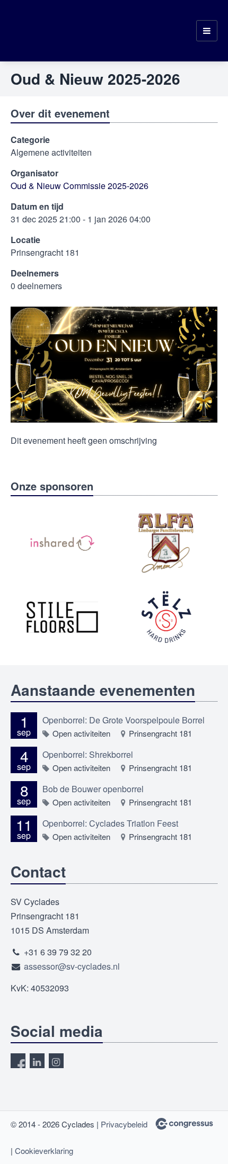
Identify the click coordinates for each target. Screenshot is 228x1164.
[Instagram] (56, 1060)
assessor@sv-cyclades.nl (72, 966)
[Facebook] (18, 1060)
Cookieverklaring (44, 1150)
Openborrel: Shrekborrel (87, 754)
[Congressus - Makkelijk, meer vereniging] (184, 1124)
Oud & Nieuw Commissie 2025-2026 (79, 186)
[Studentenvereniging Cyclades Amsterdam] (37, 30)
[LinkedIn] (37, 1060)
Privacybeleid (124, 1124)
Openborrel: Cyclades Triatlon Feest (110, 823)
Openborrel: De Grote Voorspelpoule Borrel (123, 720)
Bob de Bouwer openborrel (93, 789)
